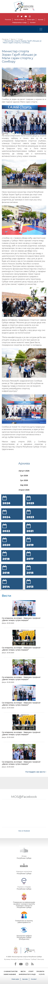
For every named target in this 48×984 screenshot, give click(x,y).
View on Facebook (24, 831)
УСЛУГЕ (41, 974)
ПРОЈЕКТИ (40, 971)
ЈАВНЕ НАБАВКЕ (10, 974)
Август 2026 (24, 471)
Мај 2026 (24, 485)
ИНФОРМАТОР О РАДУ (27, 974)
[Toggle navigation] (40, 29)
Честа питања (19, 19)
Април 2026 (24, 490)
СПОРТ (30, 971)
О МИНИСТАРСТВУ (11, 971)
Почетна (8, 19)
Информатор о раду (19, 22)
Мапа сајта (30, 19)
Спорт (20, 39)
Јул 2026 (24, 475)
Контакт (33, 22)
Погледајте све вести (35, 772)
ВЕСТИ (23, 971)
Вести (13, 39)
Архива (40, 19)
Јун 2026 (24, 480)
